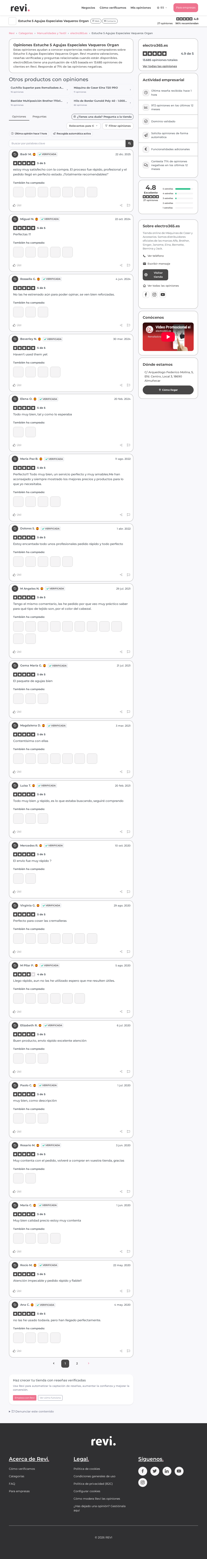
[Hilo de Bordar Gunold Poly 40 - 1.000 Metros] (55, 561)
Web (96, 21)
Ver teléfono (156, 255)
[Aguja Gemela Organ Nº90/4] (92, 758)
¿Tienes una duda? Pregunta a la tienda (104, 116)
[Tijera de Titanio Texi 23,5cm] (18, 758)
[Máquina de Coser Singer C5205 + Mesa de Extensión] (30, 878)
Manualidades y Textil (51, 33)
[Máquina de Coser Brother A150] (30, 432)
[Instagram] (154, 294)
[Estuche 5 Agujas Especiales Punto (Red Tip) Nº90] (18, 639)
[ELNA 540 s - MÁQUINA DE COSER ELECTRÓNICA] (30, 1058)
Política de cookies (87, 1469)
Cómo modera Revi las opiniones (97, 1498)
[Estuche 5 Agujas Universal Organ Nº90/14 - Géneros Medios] (43, 252)
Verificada (49, 154)
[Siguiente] (89, 1363)
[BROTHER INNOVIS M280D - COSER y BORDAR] (30, 561)
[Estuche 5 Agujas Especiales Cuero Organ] (92, 192)
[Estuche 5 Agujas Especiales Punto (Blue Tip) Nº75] (30, 502)
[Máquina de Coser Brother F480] (18, 998)
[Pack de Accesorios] (30, 372)
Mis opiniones (141, 7)
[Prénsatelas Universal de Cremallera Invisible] (67, 758)
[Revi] (20, 7)
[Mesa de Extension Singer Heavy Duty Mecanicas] (43, 372)
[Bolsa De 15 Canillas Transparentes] (43, 312)
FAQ (12, 1484)
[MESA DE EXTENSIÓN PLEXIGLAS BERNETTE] (116, 626)
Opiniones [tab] (19, 116)
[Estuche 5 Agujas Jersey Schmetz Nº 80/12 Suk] (55, 192)
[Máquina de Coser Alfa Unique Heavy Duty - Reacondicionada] (30, 192)
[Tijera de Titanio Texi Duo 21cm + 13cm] (80, 938)
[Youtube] (162, 294)
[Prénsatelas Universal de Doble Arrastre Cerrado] (18, 192)
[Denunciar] (128, 205)
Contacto (111, 21)
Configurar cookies (87, 1491)
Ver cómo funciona (50, 1397)
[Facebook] (146, 294)
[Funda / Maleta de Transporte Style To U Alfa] (67, 192)
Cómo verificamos (113, 7)
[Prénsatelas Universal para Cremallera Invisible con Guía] (43, 192)
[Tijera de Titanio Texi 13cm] (30, 1238)
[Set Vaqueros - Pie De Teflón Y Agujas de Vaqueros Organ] (55, 626)
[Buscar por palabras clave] (129, 143)
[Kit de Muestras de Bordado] (43, 561)
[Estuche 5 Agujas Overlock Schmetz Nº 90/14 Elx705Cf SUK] (67, 252)
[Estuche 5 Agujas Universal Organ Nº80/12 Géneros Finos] (18, 252)
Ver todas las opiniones (160, 66)
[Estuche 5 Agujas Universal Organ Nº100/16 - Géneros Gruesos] (55, 252)
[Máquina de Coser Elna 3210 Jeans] (43, 1058)
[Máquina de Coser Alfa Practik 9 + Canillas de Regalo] (30, 1178)
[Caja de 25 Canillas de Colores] (18, 626)
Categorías (26, 33)
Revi (12, 33)
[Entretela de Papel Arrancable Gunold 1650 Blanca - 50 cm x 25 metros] (18, 818)
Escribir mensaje (159, 263)
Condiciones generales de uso (94, 1476)
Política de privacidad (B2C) (93, 1484)
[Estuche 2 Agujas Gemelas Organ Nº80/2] (30, 626)
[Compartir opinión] (121, 205)
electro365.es (79, 33)
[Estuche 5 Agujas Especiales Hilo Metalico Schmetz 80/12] (43, 818)
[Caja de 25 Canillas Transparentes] (92, 626)
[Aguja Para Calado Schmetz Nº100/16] (104, 626)
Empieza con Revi (25, 1397)
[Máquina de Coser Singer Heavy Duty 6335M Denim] (55, 372)
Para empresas (185, 7)
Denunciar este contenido (34, 1411)
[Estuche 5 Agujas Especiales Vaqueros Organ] (80, 192)
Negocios (88, 7)
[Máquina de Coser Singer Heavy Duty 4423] (30, 312)
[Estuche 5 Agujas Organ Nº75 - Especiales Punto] (43, 938)
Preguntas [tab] (39, 116)
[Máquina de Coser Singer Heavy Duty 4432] (18, 1118)
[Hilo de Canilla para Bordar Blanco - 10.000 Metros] (67, 561)
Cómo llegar (170, 389)
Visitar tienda (158, 274)
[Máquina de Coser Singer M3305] (43, 699)
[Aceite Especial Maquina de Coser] (18, 1238)
